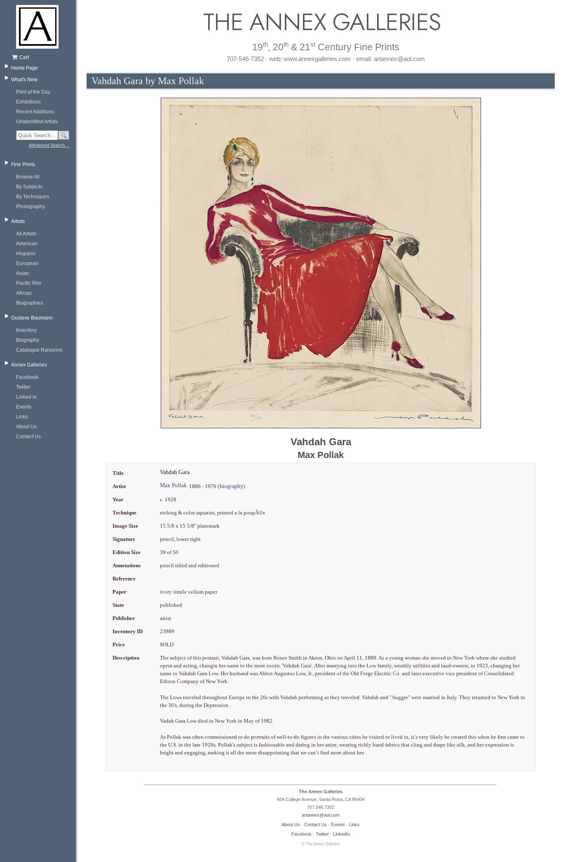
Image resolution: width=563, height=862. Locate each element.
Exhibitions (28, 102)
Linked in (26, 397)
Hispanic (26, 253)
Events (23, 407)
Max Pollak (173, 485)
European (27, 263)
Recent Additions (35, 112)
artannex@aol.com (321, 815)
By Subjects (29, 187)
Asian (22, 273)
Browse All (28, 177)
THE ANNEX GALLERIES (320, 22)
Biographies (29, 303)
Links (22, 417)
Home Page (24, 68)
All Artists (26, 234)
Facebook (27, 377)
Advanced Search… (49, 145)
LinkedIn (341, 833)
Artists (18, 221)
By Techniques (32, 197)
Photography (30, 206)
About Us (26, 427)
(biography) (231, 486)
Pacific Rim (28, 283)
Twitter (23, 387)
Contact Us (28, 436)
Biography (27, 340)
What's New (24, 79)
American (27, 244)
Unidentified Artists (37, 121)
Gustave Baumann (32, 318)
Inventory (26, 330)
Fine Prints (23, 164)
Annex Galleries (29, 365)
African (24, 293)
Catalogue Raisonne (39, 350)
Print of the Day (33, 92)
